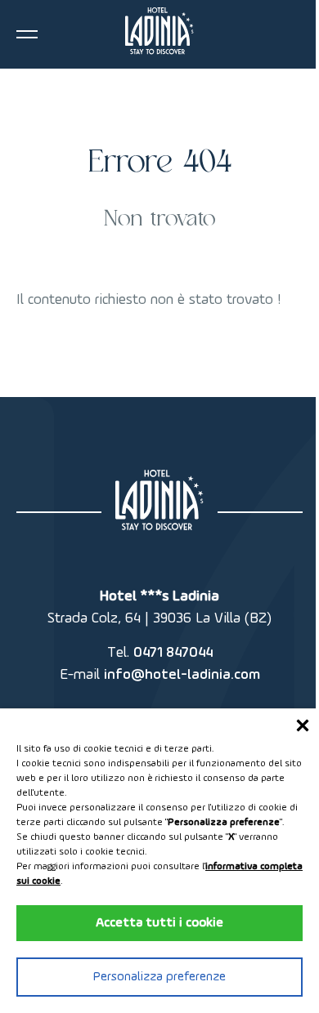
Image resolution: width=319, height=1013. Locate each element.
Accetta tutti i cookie (159, 923)
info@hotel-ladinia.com (182, 674)
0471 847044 (173, 652)
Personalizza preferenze (159, 977)
